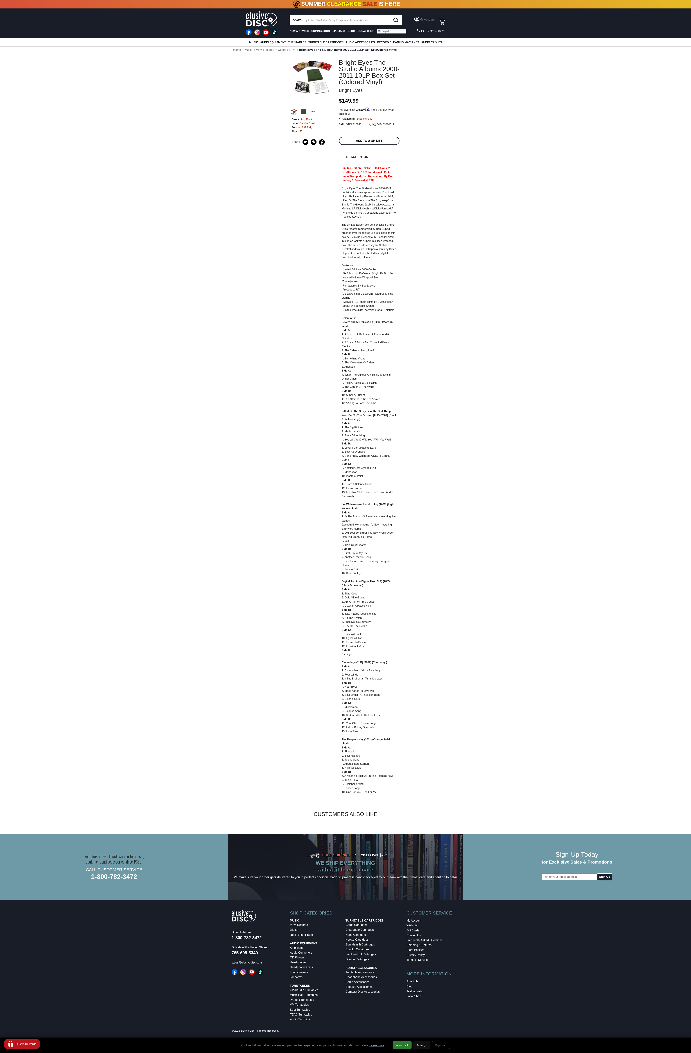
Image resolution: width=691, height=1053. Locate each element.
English (385, 31)
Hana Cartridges (356, 934)
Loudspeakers (299, 972)
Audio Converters (301, 952)
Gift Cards (413, 930)
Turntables (297, 42)
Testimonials (415, 991)
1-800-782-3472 (114, 876)
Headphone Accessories (361, 977)
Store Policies (415, 949)
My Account (414, 920)
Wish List (412, 925)
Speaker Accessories (359, 986)
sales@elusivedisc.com (247, 962)
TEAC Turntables (301, 1014)
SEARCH (298, 20)
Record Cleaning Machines (398, 42)
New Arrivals (299, 31)
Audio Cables (431, 42)
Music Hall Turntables (304, 994)
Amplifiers (296, 947)
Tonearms (296, 977)
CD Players (297, 957)
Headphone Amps (301, 967)
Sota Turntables (300, 1009)
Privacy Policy (416, 954)
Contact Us (414, 935)
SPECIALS (339, 31)
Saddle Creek (308, 123)
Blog (409, 986)
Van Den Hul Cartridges (361, 954)
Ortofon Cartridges (357, 959)
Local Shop (414, 996)
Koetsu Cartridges (357, 939)
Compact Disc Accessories (363, 991)
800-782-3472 (432, 31)
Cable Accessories (357, 981)
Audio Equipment (273, 42)
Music (253, 42)
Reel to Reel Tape (301, 934)
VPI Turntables (299, 1004)
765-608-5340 (245, 952)
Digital (294, 929)
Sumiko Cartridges (357, 949)
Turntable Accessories (360, 972)
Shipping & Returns (419, 945)
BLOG (351, 31)
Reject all (440, 1045)
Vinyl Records (299, 924)
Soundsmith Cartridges (360, 944)
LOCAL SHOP (366, 31)
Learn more (376, 1045)
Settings (421, 1045)
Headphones (298, 962)
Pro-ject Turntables (302, 999)
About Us (412, 981)
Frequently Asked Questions (424, 940)
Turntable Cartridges (326, 42)
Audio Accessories (360, 42)
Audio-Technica (300, 1019)
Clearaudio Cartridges (360, 929)
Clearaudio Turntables (304, 990)
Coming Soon (320, 31)
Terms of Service (417, 959)
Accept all (402, 1045)
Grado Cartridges (356, 924)
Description (357, 157)
